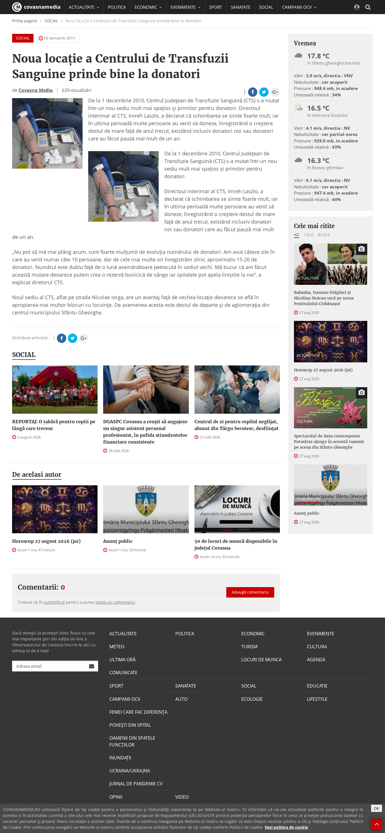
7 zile (308, 234)
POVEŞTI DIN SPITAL (130, 725)
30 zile (323, 234)
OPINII (115, 797)
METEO (116, 647)
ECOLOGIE (252, 699)
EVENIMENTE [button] (184, 7)
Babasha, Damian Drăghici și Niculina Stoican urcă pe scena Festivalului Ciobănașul (324, 298)
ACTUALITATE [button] (82, 7)
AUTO (181, 699)
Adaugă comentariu (250, 592)
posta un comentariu (115, 602)
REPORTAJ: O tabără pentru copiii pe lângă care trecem (53, 425)
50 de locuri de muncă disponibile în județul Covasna (235, 544)
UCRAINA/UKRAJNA (129, 771)
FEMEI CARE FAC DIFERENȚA (138, 712)
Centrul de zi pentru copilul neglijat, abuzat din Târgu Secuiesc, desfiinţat (236, 425)
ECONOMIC (253, 634)
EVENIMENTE (320, 634)
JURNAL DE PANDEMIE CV (136, 784)
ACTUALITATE (308, 278)
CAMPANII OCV (124, 699)
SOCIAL (266, 7)
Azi (296, 234)
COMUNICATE (308, 498)
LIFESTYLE (317, 699)
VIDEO (182, 797)
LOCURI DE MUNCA (261, 659)
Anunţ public (117, 541)
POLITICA (117, 7)
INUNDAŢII (120, 758)
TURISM (249, 647)
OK (376, 808)
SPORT (215, 7)
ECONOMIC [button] (146, 7)
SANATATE (240, 7)
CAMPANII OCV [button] (297, 7)
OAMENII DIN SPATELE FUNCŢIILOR (132, 741)
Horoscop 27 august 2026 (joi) (46, 541)
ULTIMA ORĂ (122, 659)
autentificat (54, 602)
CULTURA (305, 421)
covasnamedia (42, 6)
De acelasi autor (36, 475)
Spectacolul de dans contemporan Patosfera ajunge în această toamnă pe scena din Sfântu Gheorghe (329, 441)
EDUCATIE (78, 21)
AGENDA (316, 659)
